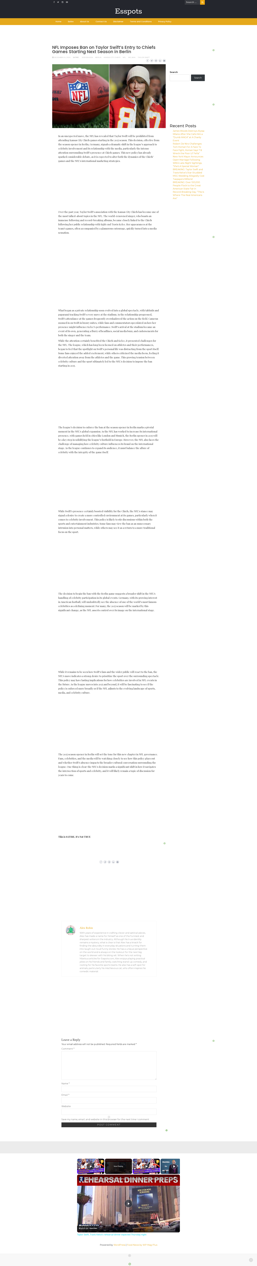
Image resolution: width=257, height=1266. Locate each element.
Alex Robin (86, 927)
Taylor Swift (144, 57)
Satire (70, 21)
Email (65, 1095)
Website (66, 1106)
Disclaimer (118, 21)
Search (174, 72)
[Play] (146, 1166)
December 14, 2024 (62, 57)
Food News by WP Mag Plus (142, 1245)
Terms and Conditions (141, 21)
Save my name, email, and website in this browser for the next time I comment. (105, 1119)
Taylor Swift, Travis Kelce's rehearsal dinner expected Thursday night (124, 1178)
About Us (84, 21)
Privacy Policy (164, 21)
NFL (124, 57)
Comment (67, 1049)
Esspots (128, 11)
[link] (81, 1179)
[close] (129, 1255)
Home (58, 21)
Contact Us (101, 21)
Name (65, 1083)
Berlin (98, 57)
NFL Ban (131, 57)
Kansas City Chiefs (112, 57)
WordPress (119, 1245)
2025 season (87, 57)
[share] (174, 1177)
